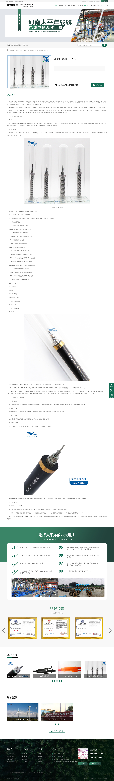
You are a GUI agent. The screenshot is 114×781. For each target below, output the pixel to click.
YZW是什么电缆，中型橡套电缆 (18, 676)
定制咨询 (82, 763)
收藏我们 (98, 1)
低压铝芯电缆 (17, 45)
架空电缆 (32, 50)
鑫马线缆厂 (16, 778)
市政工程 (24, 753)
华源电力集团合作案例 (22, 719)
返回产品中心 (58, 731)
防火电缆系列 (10, 756)
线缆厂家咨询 (95, 763)
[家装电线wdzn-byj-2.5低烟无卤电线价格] (95, 669)
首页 (56, 5)
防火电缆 (67, 5)
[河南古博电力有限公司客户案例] (57, 712)
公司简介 (40, 753)
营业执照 (93, 778)
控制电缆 (73, 5)
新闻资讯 (99, 5)
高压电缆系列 (10, 761)
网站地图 (91, 1)
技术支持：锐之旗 (102, 778)
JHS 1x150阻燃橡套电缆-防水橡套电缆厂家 (70, 676)
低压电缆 (61, 5)
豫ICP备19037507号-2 (39, 772)
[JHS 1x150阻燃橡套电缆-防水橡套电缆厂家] (69, 669)
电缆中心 (86, 5)
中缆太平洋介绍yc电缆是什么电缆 (44, 676)
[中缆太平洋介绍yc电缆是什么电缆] (44, 669)
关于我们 (105, 5)
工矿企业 (24, 759)
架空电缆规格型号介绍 (42, 50)
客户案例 (93, 5)
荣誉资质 (40, 761)
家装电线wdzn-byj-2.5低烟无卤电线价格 (95, 676)
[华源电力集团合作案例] (22, 712)
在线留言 (84, 1)
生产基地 (40, 759)
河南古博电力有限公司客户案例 (57, 719)
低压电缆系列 (10, 753)
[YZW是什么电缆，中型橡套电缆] (18, 669)
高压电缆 (80, 5)
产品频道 (25, 50)
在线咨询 (99, 85)
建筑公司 (24, 761)
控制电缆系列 (10, 759)
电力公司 (24, 756)
